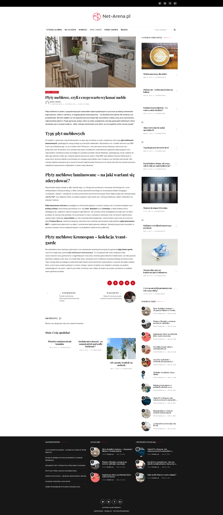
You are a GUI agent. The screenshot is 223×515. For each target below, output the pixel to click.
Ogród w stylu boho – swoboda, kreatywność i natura (162, 362)
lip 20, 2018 (147, 294)
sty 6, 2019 (147, 211)
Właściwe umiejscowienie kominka (60, 342)
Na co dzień (70, 30)
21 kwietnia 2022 (56, 104)
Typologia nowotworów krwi (156, 147)
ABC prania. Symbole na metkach (121, 364)
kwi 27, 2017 (147, 113)
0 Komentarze (65, 347)
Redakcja (161, 313)
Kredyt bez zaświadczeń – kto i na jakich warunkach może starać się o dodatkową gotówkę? (161, 464)
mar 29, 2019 (147, 151)
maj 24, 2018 (147, 169)
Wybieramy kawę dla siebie (155, 74)
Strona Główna (54, 30)
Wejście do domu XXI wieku (155, 208)
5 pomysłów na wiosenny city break (164, 425)
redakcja (155, 467)
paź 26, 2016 (147, 95)
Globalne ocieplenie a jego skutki (163, 373)
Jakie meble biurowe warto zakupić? (162, 475)
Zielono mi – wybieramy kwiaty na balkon (158, 90)
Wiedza (124, 30)
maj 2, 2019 (147, 231)
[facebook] (109, 283)
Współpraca (98, 511)
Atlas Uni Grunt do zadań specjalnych (154, 128)
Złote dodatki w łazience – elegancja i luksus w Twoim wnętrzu (164, 310)
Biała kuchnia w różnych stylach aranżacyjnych (162, 412)
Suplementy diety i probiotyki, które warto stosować (165, 335)
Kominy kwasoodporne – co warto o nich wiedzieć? (155, 108)
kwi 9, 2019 (53, 347)
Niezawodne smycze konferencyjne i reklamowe (155, 271)
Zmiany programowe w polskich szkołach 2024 (162, 386)
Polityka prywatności (121, 511)
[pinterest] (127, 283)
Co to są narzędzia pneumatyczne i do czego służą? (157, 289)
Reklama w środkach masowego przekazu (157, 226)
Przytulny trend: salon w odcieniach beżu (163, 348)
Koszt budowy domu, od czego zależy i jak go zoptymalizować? (157, 164)
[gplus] (121, 283)
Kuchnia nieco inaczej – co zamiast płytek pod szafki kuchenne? (91, 344)
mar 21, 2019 (147, 133)
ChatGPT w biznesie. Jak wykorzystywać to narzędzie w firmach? (165, 400)
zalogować (58, 323)
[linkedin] (133, 283)
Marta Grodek (55, 102)
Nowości (83, 30)
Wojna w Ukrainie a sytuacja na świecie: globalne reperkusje (164, 323)
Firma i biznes (111, 30)
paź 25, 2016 (83, 350)
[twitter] (115, 283)
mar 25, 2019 (147, 77)
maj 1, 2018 (114, 369)
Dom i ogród (96, 30)
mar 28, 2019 (147, 276)
